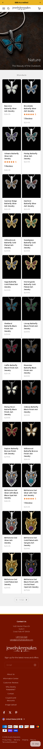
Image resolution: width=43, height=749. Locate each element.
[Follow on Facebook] (4, 712)
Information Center (11, 678)
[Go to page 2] (26, 600)
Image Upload (10, 705)
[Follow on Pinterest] (16, 712)
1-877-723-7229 (21, 637)
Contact (11, 694)
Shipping (25, 740)
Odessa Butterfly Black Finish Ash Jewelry (31, 409)
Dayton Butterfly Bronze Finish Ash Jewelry (11, 451)
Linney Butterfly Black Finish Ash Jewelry (31, 326)
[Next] (40, 2)
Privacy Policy (6, 740)
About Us (10, 674)
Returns (33, 740)
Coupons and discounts (10, 699)
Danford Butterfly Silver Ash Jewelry (30, 203)
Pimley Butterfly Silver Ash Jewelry (30, 156)
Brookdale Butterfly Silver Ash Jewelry (30, 108)
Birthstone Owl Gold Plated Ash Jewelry (11, 582)
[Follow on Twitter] (10, 712)
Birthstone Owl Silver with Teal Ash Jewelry (30, 492)
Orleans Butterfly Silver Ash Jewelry (11, 156)
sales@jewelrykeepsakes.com (21, 640)
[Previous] (2, 2)
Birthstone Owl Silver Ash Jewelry (10, 540)
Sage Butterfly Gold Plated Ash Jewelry (11, 284)
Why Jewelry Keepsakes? (11, 688)
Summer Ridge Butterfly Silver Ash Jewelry (10, 203)
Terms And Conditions (9, 742)
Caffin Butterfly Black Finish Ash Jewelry (11, 367)
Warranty (17, 740)
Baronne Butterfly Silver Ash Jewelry (10, 108)
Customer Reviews (10, 683)
